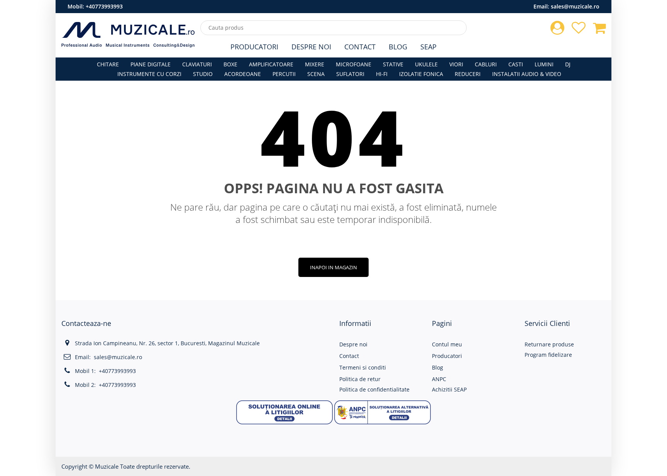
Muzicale (107, 466)
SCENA (316, 74)
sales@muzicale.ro (575, 6)
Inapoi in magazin (333, 267)
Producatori (254, 46)
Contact (360, 46)
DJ (568, 64)
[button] (284, 411)
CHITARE (108, 64)
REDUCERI (468, 74)
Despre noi (353, 344)
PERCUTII (284, 74)
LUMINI (544, 64)
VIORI (456, 64)
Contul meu (447, 344)
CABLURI (486, 64)
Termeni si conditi (362, 367)
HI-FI (382, 74)
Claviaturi (197, 64)
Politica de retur (360, 379)
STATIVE (393, 64)
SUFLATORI (350, 74)
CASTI (515, 64)
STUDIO (203, 74)
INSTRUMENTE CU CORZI (149, 74)
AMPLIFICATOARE (271, 64)
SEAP (428, 46)
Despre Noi (311, 46)
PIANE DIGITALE (150, 64)
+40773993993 (104, 6)
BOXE (230, 64)
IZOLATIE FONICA (421, 74)
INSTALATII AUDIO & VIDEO (526, 74)
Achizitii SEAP (449, 389)
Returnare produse (549, 344)
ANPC (439, 379)
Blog (398, 46)
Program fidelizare (548, 354)
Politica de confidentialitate (374, 389)
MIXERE (314, 64)
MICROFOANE (353, 64)
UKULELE (426, 64)
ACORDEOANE (242, 74)
